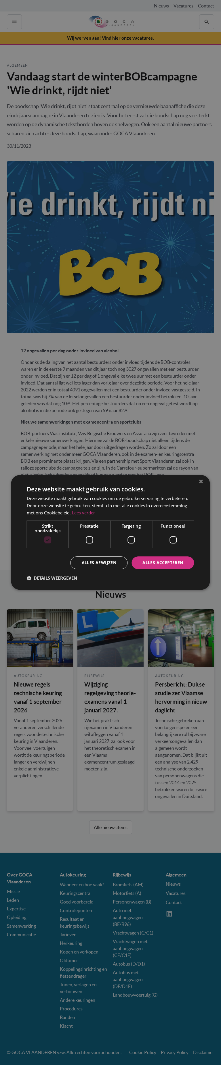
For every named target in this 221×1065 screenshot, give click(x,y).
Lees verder (83, 513)
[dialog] (110, 532)
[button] (52, 578)
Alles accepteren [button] (162, 562)
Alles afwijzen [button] (99, 562)
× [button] (201, 482)
